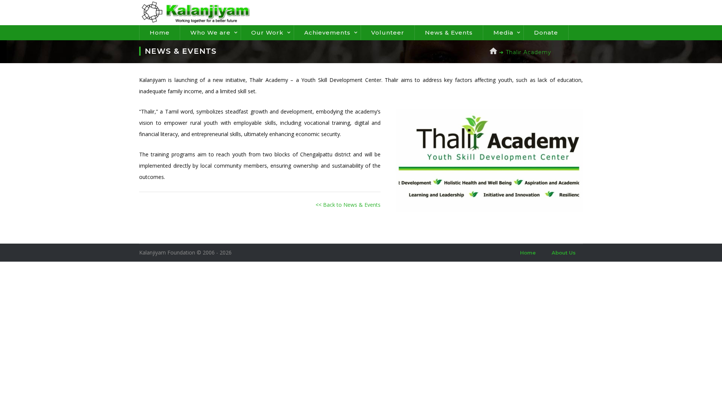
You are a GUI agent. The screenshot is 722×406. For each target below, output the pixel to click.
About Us (564, 253)
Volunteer (387, 32)
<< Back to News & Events (348, 204)
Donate (546, 32)
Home (160, 32)
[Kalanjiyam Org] (195, 11)
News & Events (449, 32)
